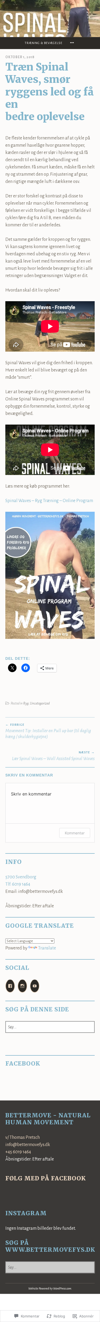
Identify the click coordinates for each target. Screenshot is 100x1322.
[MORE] (72, 43)
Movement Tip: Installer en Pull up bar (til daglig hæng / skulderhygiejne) (48, 731)
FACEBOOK (22, 1063)
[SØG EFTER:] (50, 1027)
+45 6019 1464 (18, 1152)
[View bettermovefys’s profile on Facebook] (10, 986)
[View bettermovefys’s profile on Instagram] (22, 986)
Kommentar (75, 833)
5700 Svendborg (20, 877)
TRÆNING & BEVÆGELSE (43, 43)
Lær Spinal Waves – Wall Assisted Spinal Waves (53, 756)
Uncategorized (40, 703)
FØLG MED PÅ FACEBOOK (45, 1178)
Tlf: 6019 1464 (17, 884)
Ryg (26, 703)
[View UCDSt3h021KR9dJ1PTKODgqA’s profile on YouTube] (34, 986)
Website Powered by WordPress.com (49, 1288)
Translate (47, 948)
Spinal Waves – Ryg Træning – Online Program (49, 500)
